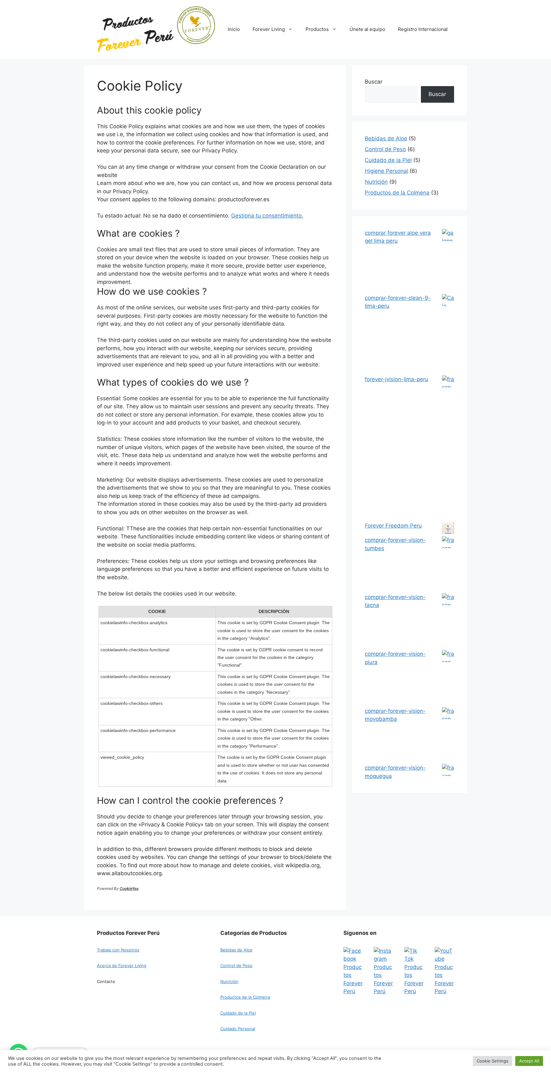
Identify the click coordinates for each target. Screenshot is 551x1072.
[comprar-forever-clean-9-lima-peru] (448, 334)
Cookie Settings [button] (492, 1060)
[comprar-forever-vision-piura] (448, 678)
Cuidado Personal (237, 1028)
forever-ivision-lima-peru (396, 379)
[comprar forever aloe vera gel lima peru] (448, 261)
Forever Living (269, 29)
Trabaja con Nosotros (118, 949)
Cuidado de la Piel (238, 1013)
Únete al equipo (367, 29)
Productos (317, 29)
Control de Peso (236, 965)
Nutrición (229, 981)
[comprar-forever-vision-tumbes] (448, 564)
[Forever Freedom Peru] (448, 529)
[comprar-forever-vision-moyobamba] (448, 735)
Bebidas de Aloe (236, 949)
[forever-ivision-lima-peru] (448, 448)
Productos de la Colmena (245, 997)
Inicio (234, 29)
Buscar (373, 81)
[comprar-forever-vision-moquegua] (448, 792)
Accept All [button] (529, 1060)
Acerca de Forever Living (121, 965)
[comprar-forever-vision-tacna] (448, 621)
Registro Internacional (423, 29)
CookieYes (129, 888)
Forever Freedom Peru (393, 525)
